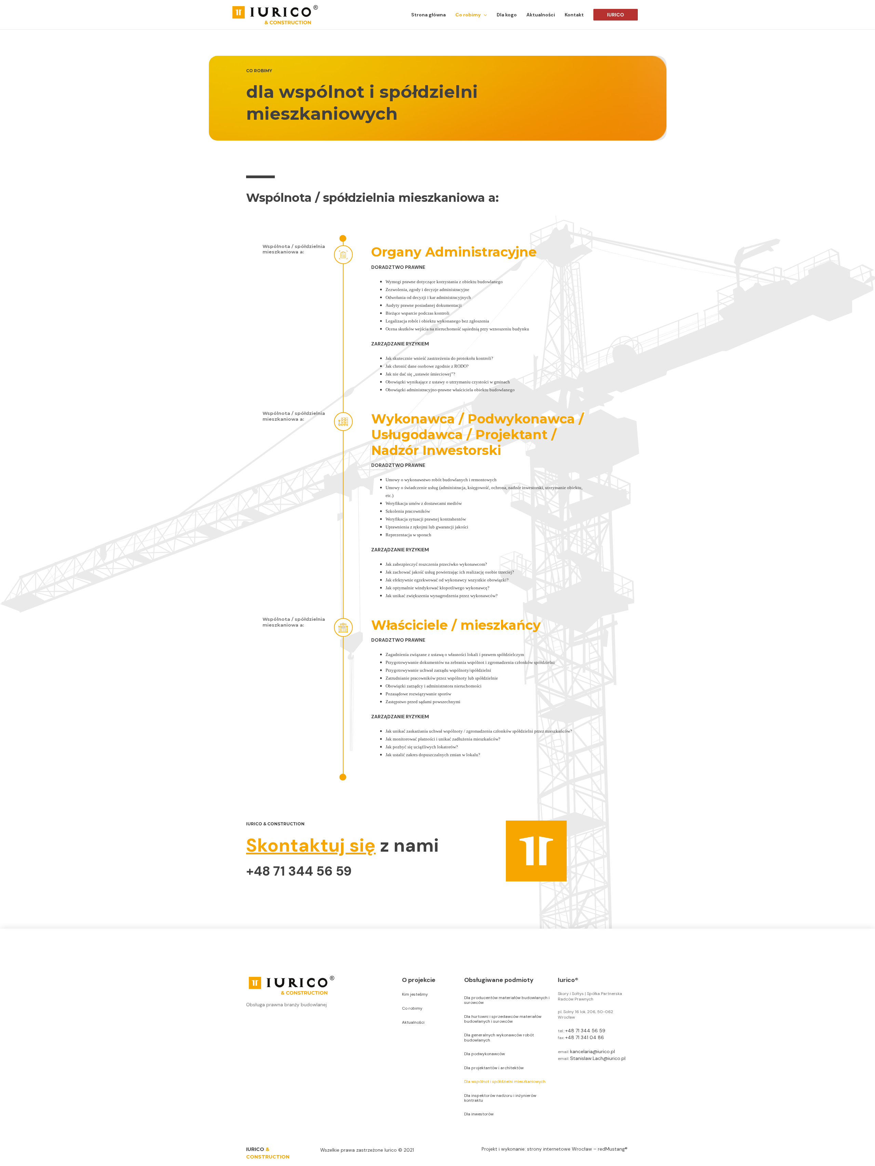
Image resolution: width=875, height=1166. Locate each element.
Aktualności (413, 1022)
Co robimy (412, 1008)
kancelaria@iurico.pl (592, 1051)
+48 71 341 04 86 (584, 1037)
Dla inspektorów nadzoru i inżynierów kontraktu (500, 1098)
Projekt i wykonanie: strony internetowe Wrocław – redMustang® (555, 1149)
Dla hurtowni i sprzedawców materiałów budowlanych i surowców (502, 1019)
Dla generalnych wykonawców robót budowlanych (499, 1037)
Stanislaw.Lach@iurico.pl (597, 1058)
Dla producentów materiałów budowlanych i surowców (507, 1000)
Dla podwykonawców (484, 1054)
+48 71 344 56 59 (299, 871)
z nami (342, 845)
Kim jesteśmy (415, 994)
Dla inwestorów (479, 1114)
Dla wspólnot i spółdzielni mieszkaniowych (505, 1081)
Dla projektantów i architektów (494, 1068)
